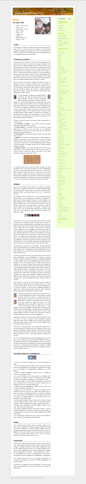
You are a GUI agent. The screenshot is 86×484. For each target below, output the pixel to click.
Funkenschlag (61, 94)
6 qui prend (60, 50)
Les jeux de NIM (61, 198)
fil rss (59, 220)
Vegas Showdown (62, 177)
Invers (59, 117)
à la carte (60, 195)
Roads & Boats (61, 156)
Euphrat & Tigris (61, 82)
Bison (59, 60)
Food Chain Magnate (62, 92)
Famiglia (60, 84)
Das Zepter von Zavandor (63, 70)
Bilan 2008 (60, 40)
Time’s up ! (60, 172)
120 (21, 31)
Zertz (59, 190)
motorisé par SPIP (15, 477)
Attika (59, 58)
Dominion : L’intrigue (62, 77)
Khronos (60, 120)
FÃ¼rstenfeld (61, 98)
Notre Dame (60, 141)
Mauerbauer (60, 137)
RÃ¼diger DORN (18, 22)
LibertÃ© (60, 130)
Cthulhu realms (61, 67)
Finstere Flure (61, 89)
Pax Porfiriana (61, 142)
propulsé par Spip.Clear (26, 477)
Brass (59, 62)
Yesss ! (59, 185)
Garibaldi (60, 99)
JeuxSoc (60, 214)
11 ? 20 (26, 29)
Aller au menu (42, 1)
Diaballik (60, 74)
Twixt (59, 173)
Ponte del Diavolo (61, 147)
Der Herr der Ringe (62, 72)
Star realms (60, 161)
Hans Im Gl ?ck (24, 25)
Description (60, 45)
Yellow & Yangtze (61, 183)
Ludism (59, 200)
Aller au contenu (35, 1)
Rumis (59, 158)
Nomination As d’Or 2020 (63, 38)
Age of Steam (61, 53)
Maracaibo (60, 27)
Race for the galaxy (62, 153)
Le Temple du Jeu (62, 216)
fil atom (59, 222)
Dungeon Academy (62, 81)
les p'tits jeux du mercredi (63, 207)
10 (22, 39)
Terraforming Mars (62, 163)
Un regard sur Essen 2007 (63, 43)
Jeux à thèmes (61, 197)
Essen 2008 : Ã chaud (62, 42)
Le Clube (60, 202)
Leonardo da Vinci (62, 123)
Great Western (61, 25)
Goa (59, 105)
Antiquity (60, 56)
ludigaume (60, 205)
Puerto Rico (21, 435)
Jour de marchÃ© (62, 118)
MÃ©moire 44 (61, 139)
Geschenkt (60, 103)
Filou (59, 87)
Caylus (59, 63)
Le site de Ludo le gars (63, 210)
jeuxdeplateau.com (29, 13)
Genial (59, 101)
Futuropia (60, 96)
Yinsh (59, 187)
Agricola (60, 55)
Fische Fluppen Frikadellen (63, 91)
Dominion (60, 23)
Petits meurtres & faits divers (64, 144)
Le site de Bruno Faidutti (63, 209)
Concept (60, 65)
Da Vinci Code (61, 68)
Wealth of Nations (62, 180)
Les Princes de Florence (63, 129)
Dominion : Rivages (62, 79)
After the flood (61, 51)
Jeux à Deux (61, 204)
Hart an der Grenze (62, 115)
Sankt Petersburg (62, 159)
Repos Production (62, 36)
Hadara (59, 113)
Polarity (59, 146)
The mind (60, 165)
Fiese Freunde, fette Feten (63, 86)
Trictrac (60, 212)
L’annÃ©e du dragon (62, 122)
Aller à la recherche (51, 1)
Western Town (61, 182)
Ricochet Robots (61, 154)
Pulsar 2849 (60, 28)
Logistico (60, 132)
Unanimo (60, 175)
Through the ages (62, 30)
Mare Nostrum (61, 135)
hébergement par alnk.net (39, 477)
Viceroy (59, 178)
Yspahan (60, 189)
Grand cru (60, 106)
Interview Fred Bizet (62, 35)
